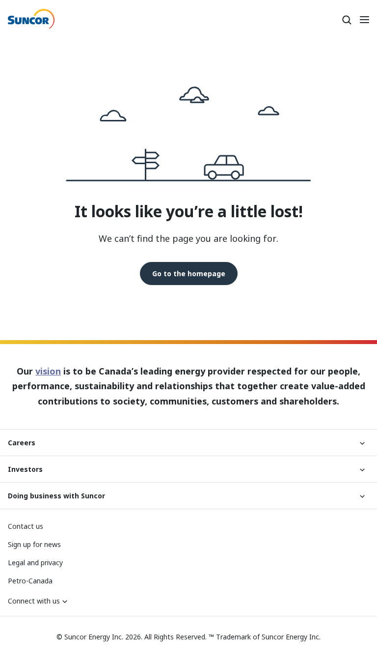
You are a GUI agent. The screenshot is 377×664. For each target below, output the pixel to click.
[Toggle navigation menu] (364, 20)
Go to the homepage (188, 273)
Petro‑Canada (30, 580)
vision (48, 371)
